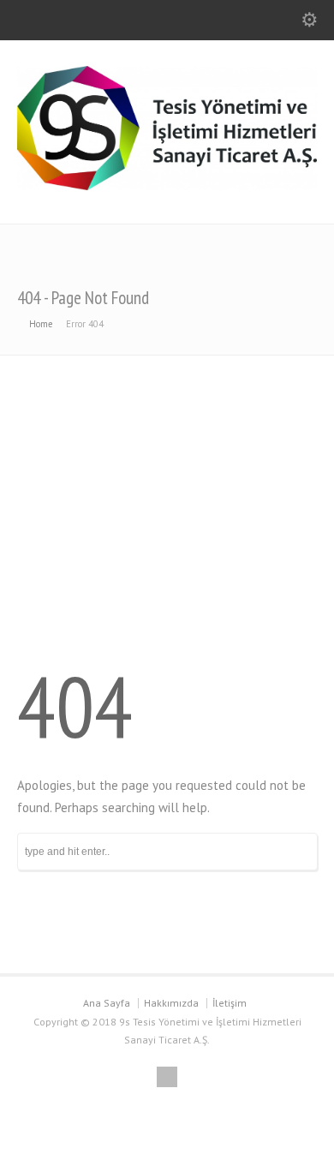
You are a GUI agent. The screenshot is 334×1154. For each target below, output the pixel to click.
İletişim (229, 1002)
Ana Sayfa (106, 1002)
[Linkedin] (167, 1077)
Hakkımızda (171, 1002)
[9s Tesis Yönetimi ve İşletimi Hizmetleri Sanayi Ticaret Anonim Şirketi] (167, 185)
